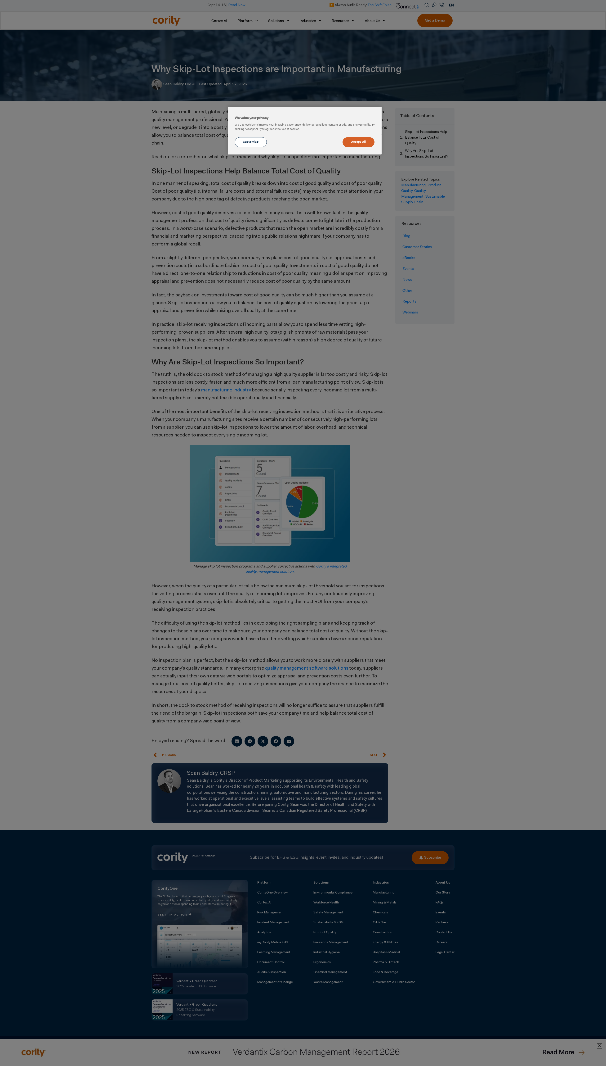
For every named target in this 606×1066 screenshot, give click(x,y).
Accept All (358, 142)
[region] (305, 130)
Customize (250, 142)
